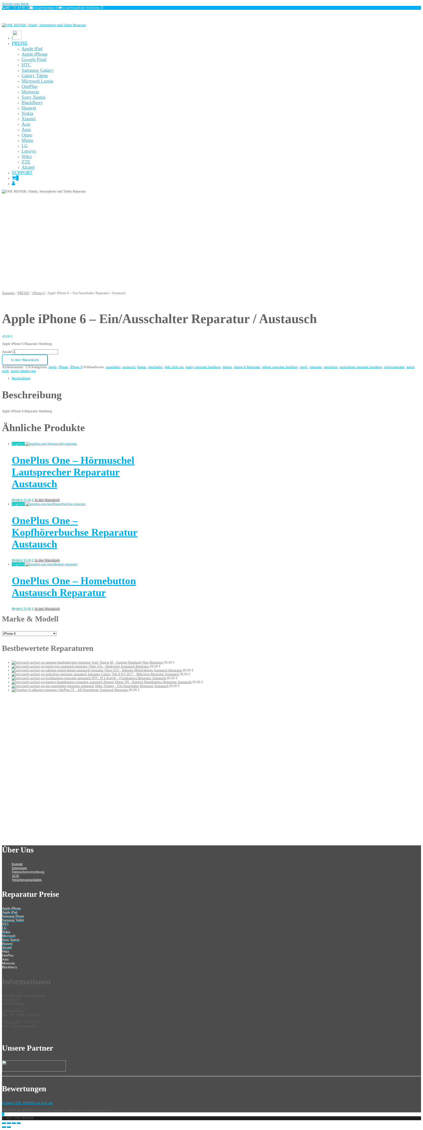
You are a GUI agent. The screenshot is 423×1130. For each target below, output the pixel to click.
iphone (227, 367)
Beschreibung (21, 378)
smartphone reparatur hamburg (361, 367)
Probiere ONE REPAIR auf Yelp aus (27, 1103)
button (141, 367)
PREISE (23, 293)
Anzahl (7, 352)
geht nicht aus (174, 367)
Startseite (8, 293)
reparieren (331, 367)
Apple (52, 367)
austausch (128, 367)
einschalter (155, 367)
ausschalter (113, 367)
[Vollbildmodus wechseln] (14, 1123)
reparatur (315, 367)
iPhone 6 (38, 293)
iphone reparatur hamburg (280, 367)
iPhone (63, 367)
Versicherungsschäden (27, 880)
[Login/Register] (13, 183)
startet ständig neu (23, 371)
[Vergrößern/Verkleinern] (19, 1123)
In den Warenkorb (25, 360)
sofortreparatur (394, 367)
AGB (15, 876)
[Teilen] (9, 1123)
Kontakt (17, 864)
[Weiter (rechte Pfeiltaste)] (9, 1127)
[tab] (216, 378)
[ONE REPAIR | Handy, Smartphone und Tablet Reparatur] (44, 25)
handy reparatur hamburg (203, 367)
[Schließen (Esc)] (4, 1123)
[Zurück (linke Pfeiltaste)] (4, 1127)
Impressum (19, 868)
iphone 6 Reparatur (247, 367)
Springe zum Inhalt (15, 4)
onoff (303, 367)
